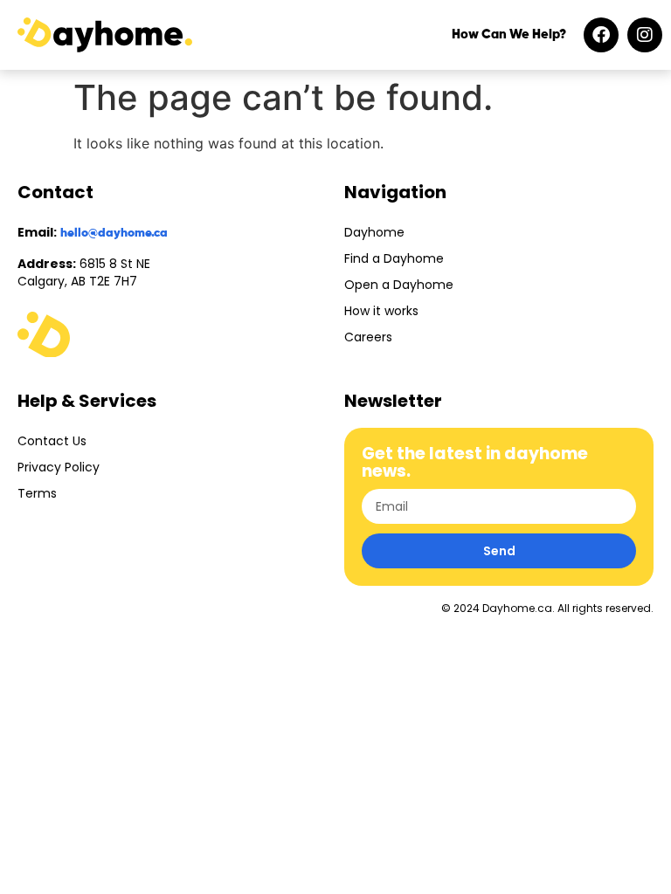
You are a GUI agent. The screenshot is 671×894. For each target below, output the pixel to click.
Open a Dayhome (398, 284)
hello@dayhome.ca (114, 233)
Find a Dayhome (394, 258)
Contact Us (51, 441)
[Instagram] (644, 34)
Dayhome (374, 232)
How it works (381, 311)
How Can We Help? (509, 34)
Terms (37, 493)
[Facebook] (601, 34)
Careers (368, 337)
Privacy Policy (58, 467)
